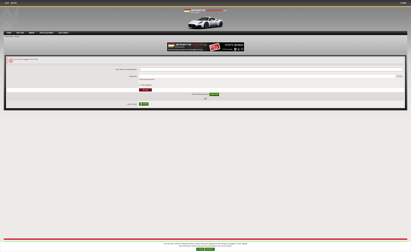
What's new (20, 33)
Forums (9, 33)
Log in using (131, 104)
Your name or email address (126, 69)
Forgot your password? (147, 79)
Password (132, 76)
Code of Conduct (63, 33)
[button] (13, 33)
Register (17, 36)
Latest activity (9, 36)
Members (31, 33)
